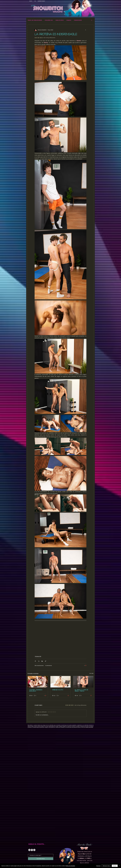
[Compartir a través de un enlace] (45, 661)
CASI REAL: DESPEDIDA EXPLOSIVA (35, 690)
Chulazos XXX (49, 20)
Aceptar (114, 865)
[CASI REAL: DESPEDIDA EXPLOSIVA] (38, 681)
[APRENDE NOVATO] (60, 681)
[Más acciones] (85, 30)
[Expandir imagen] (60, 194)
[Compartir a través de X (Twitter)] (38, 661)
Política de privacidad (70, 865)
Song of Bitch (60, 20)
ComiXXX (68, 20)
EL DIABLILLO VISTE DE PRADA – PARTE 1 (81, 690)
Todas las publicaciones (35, 20)
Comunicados (78, 20)
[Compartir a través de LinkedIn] (42, 661)
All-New (33, 5)
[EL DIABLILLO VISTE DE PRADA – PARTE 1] (83, 681)
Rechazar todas (106, 865)
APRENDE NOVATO (57, 689)
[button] (91, 20)
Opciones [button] (98, 865)
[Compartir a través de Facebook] (35, 661)
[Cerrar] (119, 866)
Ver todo (91, 673)
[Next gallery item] (85, 194)
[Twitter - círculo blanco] (29, 850)
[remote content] (60, 637)
